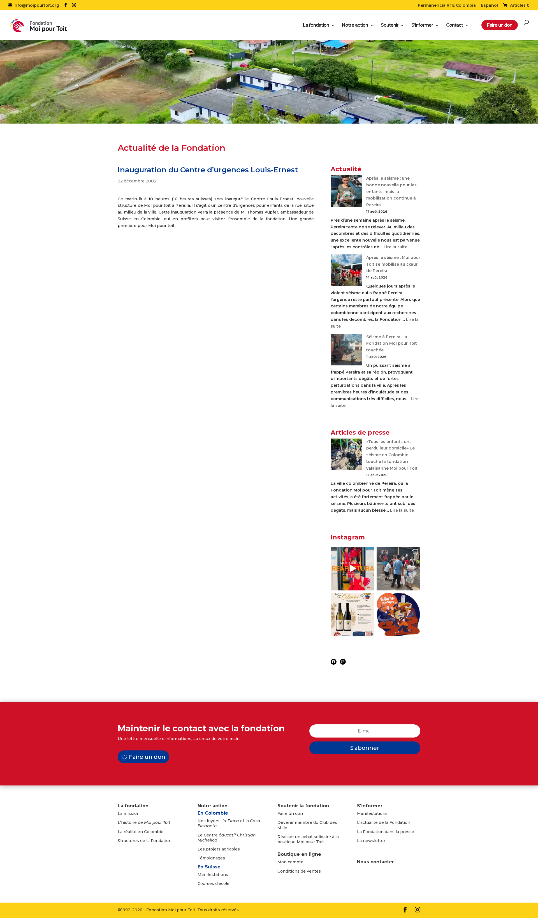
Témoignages (211, 858)
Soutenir (389, 25)
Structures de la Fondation (144, 840)
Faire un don (147, 757)
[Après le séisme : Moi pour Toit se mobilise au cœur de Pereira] (346, 271)
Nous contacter (375, 861)
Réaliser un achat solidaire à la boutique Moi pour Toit (308, 839)
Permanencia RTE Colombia (447, 5)
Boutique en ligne (299, 854)
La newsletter (371, 840)
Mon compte (290, 861)
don (299, 813)
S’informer (422, 25)
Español (489, 5)
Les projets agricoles (219, 849)
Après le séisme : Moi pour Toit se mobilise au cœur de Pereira (393, 264)
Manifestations (213, 874)
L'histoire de (144, 822)
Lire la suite (395, 246)
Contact (454, 25)
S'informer (369, 805)
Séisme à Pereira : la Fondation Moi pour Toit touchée (391, 343)
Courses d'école (213, 883)
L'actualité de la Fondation (383, 822)
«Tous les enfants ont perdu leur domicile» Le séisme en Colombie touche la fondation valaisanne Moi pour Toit (392, 455)
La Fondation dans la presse (385, 831)
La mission (129, 813)
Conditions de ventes (299, 871)
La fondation (316, 25)
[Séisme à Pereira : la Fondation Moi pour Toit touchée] (346, 351)
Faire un (286, 813)
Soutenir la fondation (303, 805)
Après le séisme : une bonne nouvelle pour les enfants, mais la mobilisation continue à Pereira (391, 191)
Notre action (355, 25)
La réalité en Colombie (140, 831)
